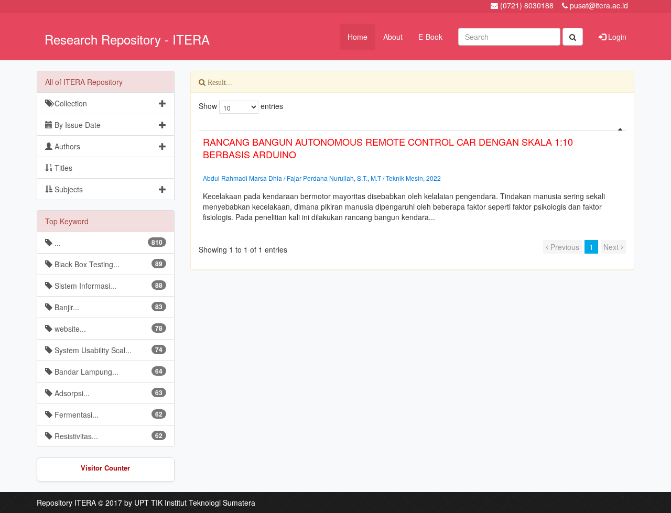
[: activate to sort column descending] (412, 126)
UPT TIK (148, 502)
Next (612, 247)
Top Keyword (67, 221)
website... (107, 328)
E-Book (430, 36)
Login (616, 36)
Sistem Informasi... (107, 285)
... (107, 242)
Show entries (241, 106)
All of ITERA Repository (84, 82)
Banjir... (107, 307)
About (393, 36)
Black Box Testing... (107, 264)
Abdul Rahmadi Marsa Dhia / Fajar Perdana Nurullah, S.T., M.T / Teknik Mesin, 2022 (322, 177)
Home (357, 36)
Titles (62, 167)
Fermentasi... (107, 414)
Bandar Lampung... (107, 371)
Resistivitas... (107, 436)
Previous (563, 247)
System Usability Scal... (107, 350)
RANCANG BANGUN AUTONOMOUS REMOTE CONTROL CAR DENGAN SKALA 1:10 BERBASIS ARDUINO (388, 148)
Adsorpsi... (107, 393)
